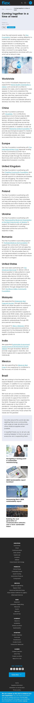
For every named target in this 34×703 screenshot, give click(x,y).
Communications (17, 550)
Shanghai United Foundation (20, 129)
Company (17, 618)
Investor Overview (17, 635)
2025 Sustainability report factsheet (15, 481)
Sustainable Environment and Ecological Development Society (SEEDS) (16, 347)
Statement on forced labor (17, 687)
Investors (17, 632)
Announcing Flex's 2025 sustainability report (15, 500)
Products (17, 566)
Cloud (17, 548)
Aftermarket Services (17, 595)
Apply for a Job (17, 658)
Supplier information (17, 685)
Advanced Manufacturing (16, 590)
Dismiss (25, 701)
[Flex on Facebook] (17, 669)
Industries (17, 543)
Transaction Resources (17, 644)
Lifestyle (17, 559)
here (26, 697)
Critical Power (17, 569)
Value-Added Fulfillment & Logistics (17, 592)
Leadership (17, 623)
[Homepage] (6, 2)
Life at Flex (17, 653)
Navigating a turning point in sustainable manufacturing (16, 460)
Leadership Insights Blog (17, 604)
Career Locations (17, 656)
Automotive (17, 545)
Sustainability (11, 27)
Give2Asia (8, 114)
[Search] (21, 3)
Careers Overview (17, 651)
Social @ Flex (17, 613)
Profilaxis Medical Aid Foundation (16, 243)
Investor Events (17, 642)
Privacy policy (17, 690)
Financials (17, 637)
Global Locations (17, 625)
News (17, 599)
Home (17, 683)
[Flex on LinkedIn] (14, 669)
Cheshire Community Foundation (16, 172)
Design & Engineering (17, 585)
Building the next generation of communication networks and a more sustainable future (15, 522)
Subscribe (15, 675)
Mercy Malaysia (18, 326)
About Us (17, 621)
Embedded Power (17, 571)
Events (17, 609)
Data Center (17, 552)
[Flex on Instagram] (20, 669)
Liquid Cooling (17, 573)
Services (17, 583)
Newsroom (17, 602)
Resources (9, 9)
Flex (3, 9)
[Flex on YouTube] (23, 669)
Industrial (17, 557)
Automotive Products (17, 576)
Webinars (17, 611)
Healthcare (17, 555)
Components (17, 578)
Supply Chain (17, 588)
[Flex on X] (11, 669)
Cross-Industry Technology (17, 562)
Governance (17, 639)
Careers (17, 649)
